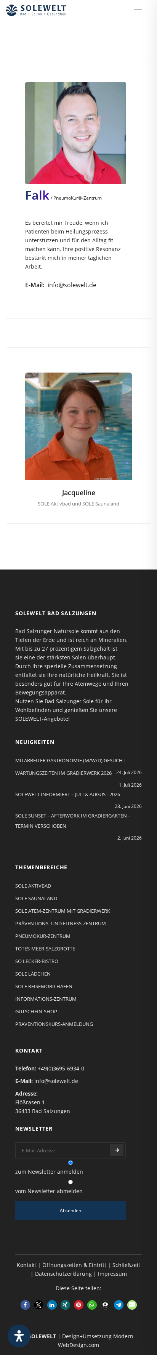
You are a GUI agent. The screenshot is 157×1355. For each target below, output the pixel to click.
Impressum (112, 1273)
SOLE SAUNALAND (36, 898)
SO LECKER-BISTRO (36, 961)
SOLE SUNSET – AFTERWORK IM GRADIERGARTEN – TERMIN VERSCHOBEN (73, 820)
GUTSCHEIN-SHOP (36, 1011)
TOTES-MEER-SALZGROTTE (45, 948)
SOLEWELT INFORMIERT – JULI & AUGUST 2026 (67, 794)
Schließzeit (126, 1265)
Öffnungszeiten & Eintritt (74, 1265)
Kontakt (26, 1265)
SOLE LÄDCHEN (33, 973)
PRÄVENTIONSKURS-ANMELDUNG (54, 1024)
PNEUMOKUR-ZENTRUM (42, 936)
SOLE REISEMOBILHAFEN (43, 986)
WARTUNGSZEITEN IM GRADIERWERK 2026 (63, 772)
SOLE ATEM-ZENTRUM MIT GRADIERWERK (62, 910)
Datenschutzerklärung (63, 1273)
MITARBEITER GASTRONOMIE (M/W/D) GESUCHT (70, 760)
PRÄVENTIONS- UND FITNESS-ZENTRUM (60, 923)
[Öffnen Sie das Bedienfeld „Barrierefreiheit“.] (19, 1336)
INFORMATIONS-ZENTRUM (46, 998)
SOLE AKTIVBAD (33, 885)
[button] (25, 1305)
